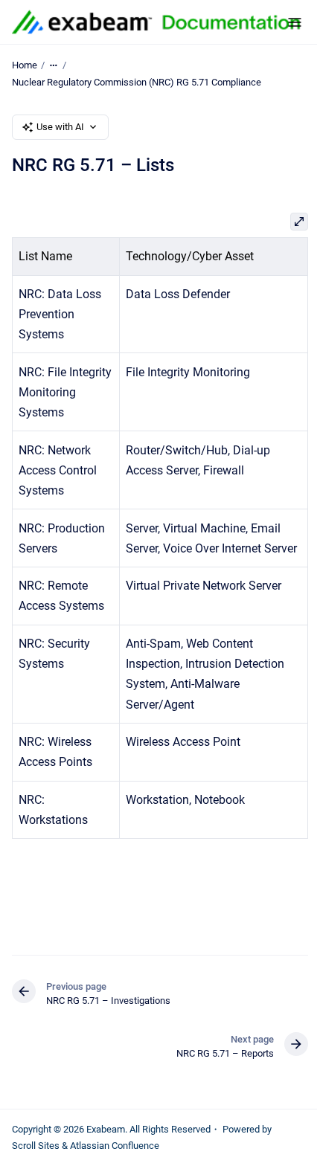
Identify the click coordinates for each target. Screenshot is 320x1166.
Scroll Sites (36, 1145)
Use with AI (60, 126)
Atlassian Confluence (114, 1145)
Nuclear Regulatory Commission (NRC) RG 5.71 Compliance (136, 82)
